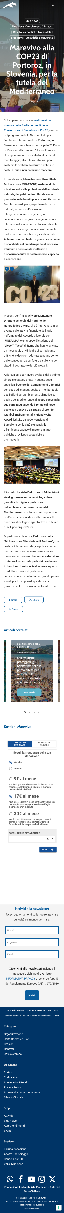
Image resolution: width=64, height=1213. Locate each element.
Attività (8, 1115)
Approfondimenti (14, 1125)
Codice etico (11, 1077)
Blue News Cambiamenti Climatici (32, 26)
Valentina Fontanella (22, 1015)
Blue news (10, 1120)
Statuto (8, 1072)
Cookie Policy (26, 1201)
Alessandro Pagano (45, 1010)
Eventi (7, 1130)
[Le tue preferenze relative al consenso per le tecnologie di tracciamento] (59, 1208)
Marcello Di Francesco (26, 1010)
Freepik (56, 1015)
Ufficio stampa (13, 1054)
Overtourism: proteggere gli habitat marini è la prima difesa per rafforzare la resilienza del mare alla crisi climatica (29, 670)
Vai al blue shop (13, 1164)
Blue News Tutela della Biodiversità (32, 37)
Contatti (9, 1049)
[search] (53, 5)
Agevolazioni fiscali (15, 1082)
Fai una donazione (15, 1149)
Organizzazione (13, 1034)
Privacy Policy (12, 1087)
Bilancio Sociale (13, 1097)
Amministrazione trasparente (22, 1092)
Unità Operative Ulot (16, 1039)
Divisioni (9, 1044)
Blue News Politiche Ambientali (32, 32)
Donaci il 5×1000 (14, 1159)
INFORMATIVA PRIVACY (20, 978)
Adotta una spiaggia (16, 1154)
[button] (59, 5)
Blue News (31, 21)
